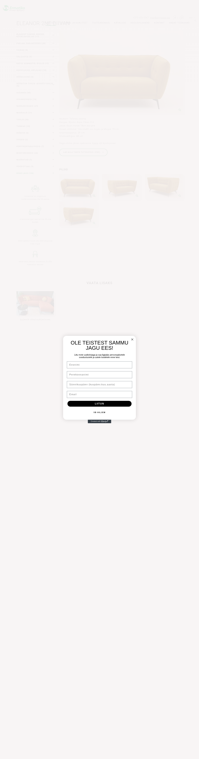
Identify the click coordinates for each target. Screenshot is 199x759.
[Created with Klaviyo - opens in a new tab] (99, 421)
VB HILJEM (99, 412)
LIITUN (99, 403)
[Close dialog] (132, 339)
